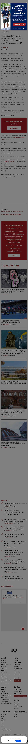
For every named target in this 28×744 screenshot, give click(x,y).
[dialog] (14, 372)
